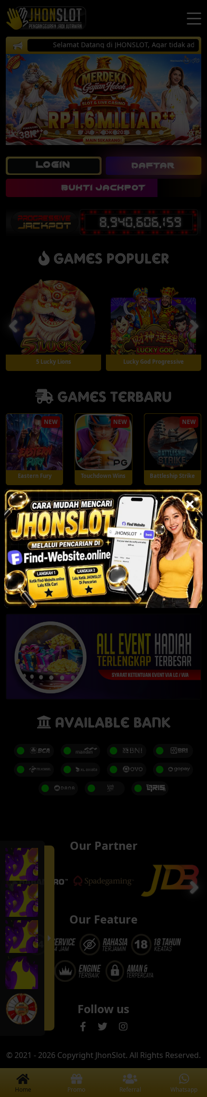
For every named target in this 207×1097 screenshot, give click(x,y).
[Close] (190, 502)
